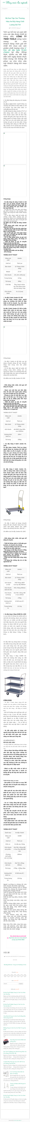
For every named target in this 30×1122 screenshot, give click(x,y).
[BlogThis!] (5, 952)
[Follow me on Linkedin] (18, 975)
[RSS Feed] (24, 975)
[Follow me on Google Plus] (11, 975)
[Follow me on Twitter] (8, 975)
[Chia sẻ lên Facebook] (9, 952)
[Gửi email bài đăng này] (4, 952)
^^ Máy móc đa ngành (15, 2)
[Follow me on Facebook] (5, 975)
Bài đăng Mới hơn (8, 964)
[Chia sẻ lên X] (7, 952)
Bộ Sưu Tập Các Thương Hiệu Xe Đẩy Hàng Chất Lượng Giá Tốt (15, 21)
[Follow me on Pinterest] (15, 975)
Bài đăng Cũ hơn (22, 964)
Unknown (13, 28)
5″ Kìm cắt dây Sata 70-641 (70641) (14, 50)
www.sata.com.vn (17, 1120)
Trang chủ (15, 964)
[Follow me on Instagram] (21, 975)
